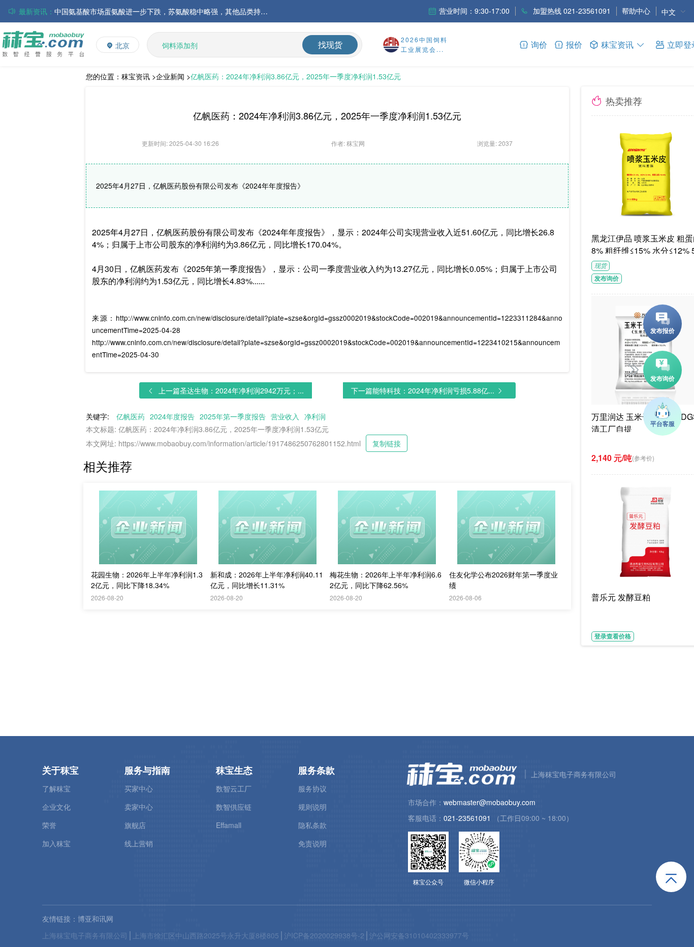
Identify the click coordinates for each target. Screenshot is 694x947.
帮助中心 (636, 11)
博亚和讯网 (95, 918)
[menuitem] (673, 11)
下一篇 (422, 390)
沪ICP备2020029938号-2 (324, 935)
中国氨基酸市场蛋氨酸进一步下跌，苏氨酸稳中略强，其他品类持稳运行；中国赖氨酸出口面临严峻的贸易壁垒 (161, 11)
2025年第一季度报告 (233, 416)
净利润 (315, 416)
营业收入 (285, 416)
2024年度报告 (172, 416)
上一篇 (231, 390)
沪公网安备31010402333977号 (419, 935)
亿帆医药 (130, 416)
